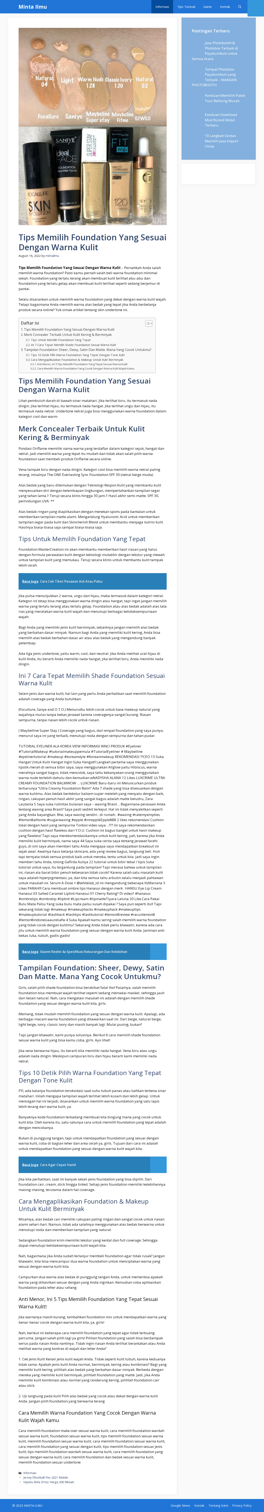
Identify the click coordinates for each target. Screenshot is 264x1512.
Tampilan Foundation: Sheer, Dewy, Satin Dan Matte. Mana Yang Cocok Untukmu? (87, 349)
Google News (180, 1505)
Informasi (162, 7)
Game (207, 7)
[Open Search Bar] (239, 6)
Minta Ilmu (33, 6)
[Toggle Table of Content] (146, 323)
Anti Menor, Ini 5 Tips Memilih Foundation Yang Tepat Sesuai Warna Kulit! (82, 364)
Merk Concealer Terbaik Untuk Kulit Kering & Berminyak (68, 334)
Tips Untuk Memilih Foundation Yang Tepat (61, 340)
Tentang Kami (218, 1505)
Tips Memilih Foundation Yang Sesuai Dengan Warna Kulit (69, 329)
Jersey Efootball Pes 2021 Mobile (45, 1477)
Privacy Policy (242, 1505)
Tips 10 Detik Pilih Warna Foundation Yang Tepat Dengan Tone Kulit (78, 355)
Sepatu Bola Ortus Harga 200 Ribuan (48, 1482)
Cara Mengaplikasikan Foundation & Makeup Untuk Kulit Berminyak (77, 360)
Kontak (225, 7)
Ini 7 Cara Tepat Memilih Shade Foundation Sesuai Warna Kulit (73, 345)
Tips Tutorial (186, 7)
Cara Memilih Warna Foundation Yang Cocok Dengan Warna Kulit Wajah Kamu (85, 368)
